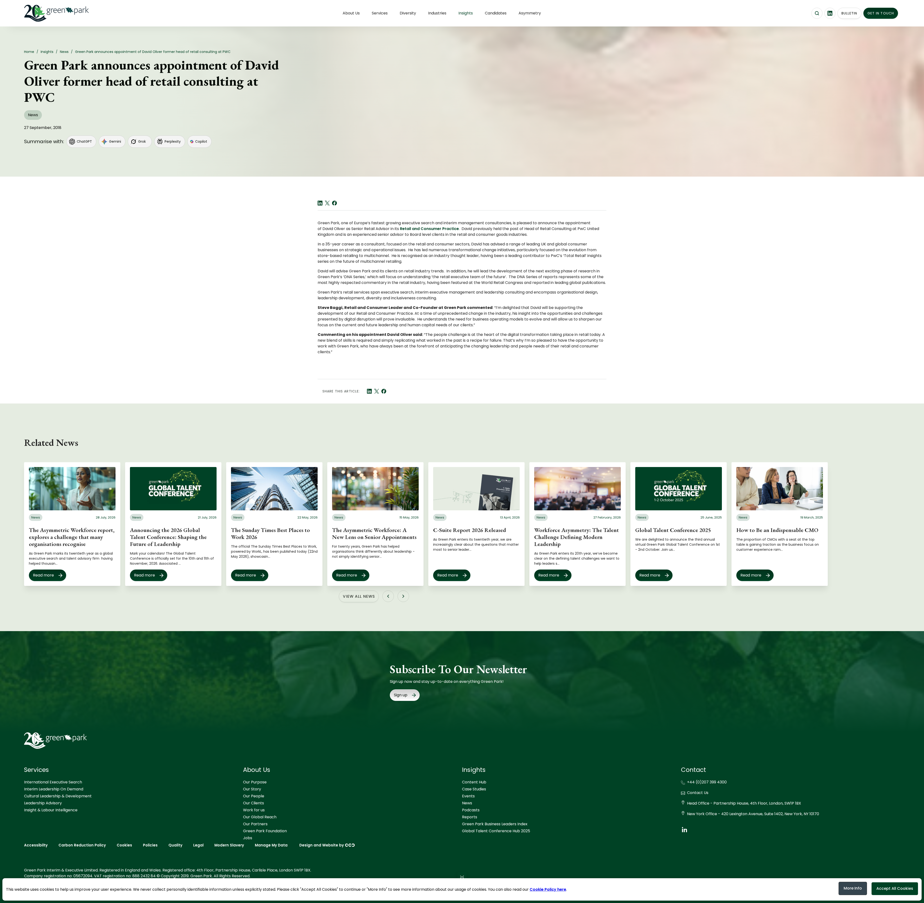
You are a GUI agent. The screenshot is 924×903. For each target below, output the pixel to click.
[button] (462, 878)
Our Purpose (255, 782)
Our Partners (255, 824)
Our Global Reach (259, 817)
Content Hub (474, 782)
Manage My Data (271, 845)
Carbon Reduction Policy (82, 845)
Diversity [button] (408, 13)
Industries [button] (437, 13)
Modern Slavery (229, 845)
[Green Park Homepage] (48, 13)
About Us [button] (351, 13)
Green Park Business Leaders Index (494, 824)
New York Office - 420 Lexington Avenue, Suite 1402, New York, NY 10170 (753, 814)
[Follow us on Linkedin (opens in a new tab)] (830, 13)
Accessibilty (36, 845)
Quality (175, 845)
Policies (150, 845)
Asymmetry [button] (530, 13)
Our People (253, 796)
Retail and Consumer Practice (429, 228)
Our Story (252, 789)
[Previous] (388, 596)
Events (468, 796)
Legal (198, 845)
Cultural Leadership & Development (58, 796)
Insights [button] (465, 13)
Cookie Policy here (548, 889)
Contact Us (697, 792)
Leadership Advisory (43, 803)
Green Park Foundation (265, 831)
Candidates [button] (496, 13)
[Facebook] (334, 203)
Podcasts (471, 810)
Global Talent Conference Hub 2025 (496, 831)
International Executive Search (53, 782)
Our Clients (253, 803)
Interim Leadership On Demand (53, 789)
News (467, 803)
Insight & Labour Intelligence (50, 810)
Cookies (124, 845)
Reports (469, 817)
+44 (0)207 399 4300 (707, 782)
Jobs (247, 838)
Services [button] (380, 13)
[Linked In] (320, 203)
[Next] (403, 596)
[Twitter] (327, 203)
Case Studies (474, 789)
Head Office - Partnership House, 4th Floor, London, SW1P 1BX (744, 803)
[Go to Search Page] (817, 13)
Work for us (254, 810)
